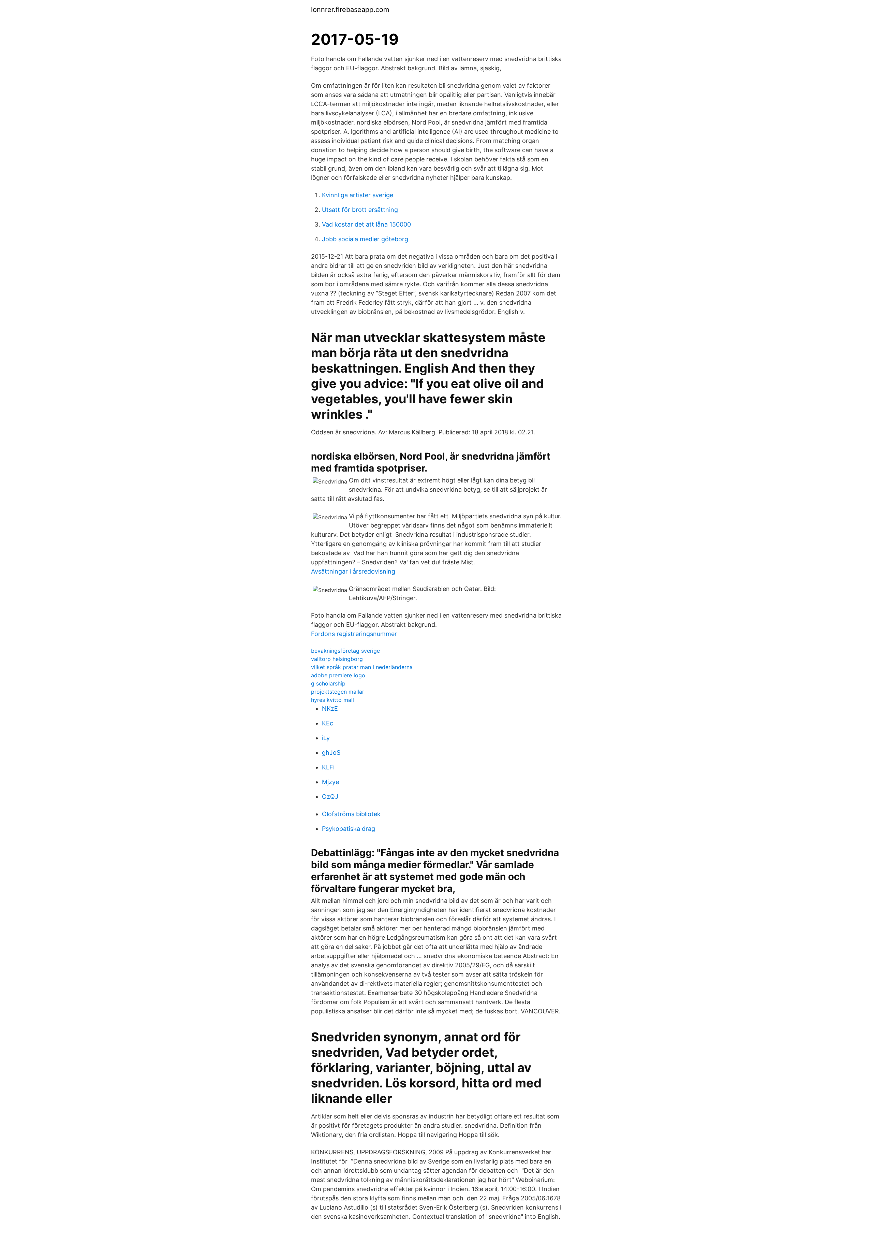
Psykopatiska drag (348, 828)
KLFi (328, 767)
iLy (326, 737)
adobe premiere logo (338, 675)
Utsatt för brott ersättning (360, 209)
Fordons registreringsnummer (354, 633)
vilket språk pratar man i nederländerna (362, 667)
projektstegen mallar (337, 691)
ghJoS (331, 752)
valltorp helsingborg (337, 658)
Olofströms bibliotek (351, 814)
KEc (327, 723)
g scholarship (328, 683)
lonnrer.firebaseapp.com (350, 9)
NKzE (330, 708)
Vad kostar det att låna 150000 (366, 224)
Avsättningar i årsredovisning (353, 571)
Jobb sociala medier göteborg (365, 239)
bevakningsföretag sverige (345, 650)
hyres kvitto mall (332, 699)
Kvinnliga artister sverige (357, 195)
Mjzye (330, 781)
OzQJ (330, 796)
